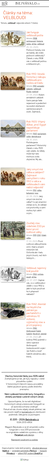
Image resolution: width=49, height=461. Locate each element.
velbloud (40, 44)
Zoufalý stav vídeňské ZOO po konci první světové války (35, 227)
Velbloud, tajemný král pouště (36, 269)
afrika (34, 44)
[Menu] (4, 4)
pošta (28, 44)
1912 (34, 190)
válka (39, 190)
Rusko (28, 91)
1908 (35, 38)
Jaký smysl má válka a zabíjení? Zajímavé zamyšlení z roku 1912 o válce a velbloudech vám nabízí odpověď (35, 178)
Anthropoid (31, 331)
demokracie (36, 136)
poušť (28, 277)
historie (40, 41)
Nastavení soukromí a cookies (24, 439)
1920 (35, 133)
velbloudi (37, 88)
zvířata (40, 274)
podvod (35, 91)
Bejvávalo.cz (32, 419)
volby (28, 136)
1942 (35, 328)
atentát (43, 333)
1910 (34, 86)
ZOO (39, 235)
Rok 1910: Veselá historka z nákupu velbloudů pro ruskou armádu (36, 78)
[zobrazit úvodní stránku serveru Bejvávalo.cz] (27, 5)
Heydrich (36, 333)
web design (24, 434)
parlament (42, 133)
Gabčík (29, 333)
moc (36, 193)
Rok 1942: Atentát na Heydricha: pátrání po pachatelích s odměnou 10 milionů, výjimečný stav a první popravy (36, 314)
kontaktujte (27, 411)
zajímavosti (31, 41)
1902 (35, 274)
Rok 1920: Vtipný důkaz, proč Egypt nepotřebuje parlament (36, 126)
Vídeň (43, 235)
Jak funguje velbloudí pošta (34, 33)
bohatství (30, 193)
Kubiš (38, 331)
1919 (34, 235)
